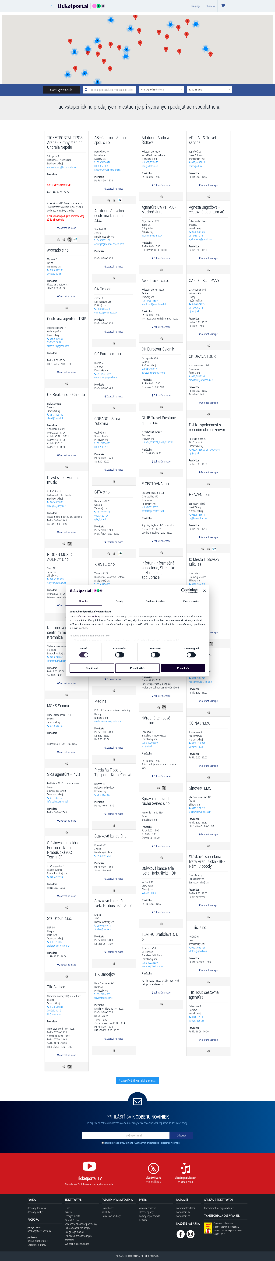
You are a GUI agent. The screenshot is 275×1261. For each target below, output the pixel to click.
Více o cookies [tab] (191, 601)
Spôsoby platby (35, 1212)
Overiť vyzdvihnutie (61, 90)
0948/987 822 (103, 373)
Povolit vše (183, 668)
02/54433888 (56, 502)
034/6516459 (56, 725)
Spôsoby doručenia (37, 1208)
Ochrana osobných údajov (77, 1228)
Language (196, 6)
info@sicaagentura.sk (57, 801)
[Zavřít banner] (204, 591)
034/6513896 (151, 300)
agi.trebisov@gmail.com (200, 239)
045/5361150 (103, 240)
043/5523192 (198, 376)
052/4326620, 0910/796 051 (205, 449)
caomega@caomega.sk (105, 312)
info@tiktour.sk (196, 1020)
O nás (67, 1208)
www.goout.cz (183, 1216)
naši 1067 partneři (86, 616)
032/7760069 (56, 942)
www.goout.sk (183, 1212)
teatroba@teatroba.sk (152, 966)
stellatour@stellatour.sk (58, 945)
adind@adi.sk (195, 166)
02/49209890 (151, 742)
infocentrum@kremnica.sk (60, 660)
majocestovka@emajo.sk (201, 681)
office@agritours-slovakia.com (109, 244)
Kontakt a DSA (72, 1220)
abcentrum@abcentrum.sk (107, 169)
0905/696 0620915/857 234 (197, 233)
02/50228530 (151, 962)
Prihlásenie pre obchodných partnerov (78, 1237)
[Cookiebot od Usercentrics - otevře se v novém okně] (183, 590)
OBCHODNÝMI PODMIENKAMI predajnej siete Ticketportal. (146, 1142)
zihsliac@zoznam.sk (104, 929)
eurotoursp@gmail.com (153, 372)
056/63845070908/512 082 (55, 340)
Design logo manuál (74, 1231)
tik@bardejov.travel (103, 997)
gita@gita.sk (100, 519)
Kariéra (68, 1212)
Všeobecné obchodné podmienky (81, 1224)
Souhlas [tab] (83, 601)
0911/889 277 (56, 797)
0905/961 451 (103, 856)
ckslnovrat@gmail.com (200, 811)
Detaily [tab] (119, 601)
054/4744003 (103, 994)
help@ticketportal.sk (38, 1240)
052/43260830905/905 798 (102, 445)
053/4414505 (103, 309)
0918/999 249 (198, 678)
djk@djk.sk (194, 311)
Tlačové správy (146, 1212)
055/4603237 (103, 794)
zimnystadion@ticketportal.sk (61, 167)
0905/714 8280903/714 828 (197, 744)
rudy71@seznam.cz (56, 582)
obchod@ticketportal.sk (39, 1231)
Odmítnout (92, 668)
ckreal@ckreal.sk (55, 418)
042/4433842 (198, 162)
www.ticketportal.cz (185, 1208)
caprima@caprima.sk (152, 235)
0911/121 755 (198, 808)
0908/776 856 (151, 162)
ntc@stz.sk (147, 746)
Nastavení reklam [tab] (155, 601)
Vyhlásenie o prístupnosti (77, 1243)
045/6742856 (56, 657)
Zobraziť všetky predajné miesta (137, 1080)
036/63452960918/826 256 (55, 271)
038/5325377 (151, 507)
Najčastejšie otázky (37, 1244)
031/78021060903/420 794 (102, 513)
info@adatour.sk (150, 166)
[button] (110, 69)
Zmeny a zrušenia (147, 1208)
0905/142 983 (56, 579)
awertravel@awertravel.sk (154, 304)
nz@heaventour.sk (198, 518)
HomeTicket (108, 1208)
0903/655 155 (198, 947)
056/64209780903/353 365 (102, 164)
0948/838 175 (151, 369)
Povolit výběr (137, 668)
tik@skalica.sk (54, 1014)
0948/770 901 (198, 1017)
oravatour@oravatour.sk (201, 380)
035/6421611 (198, 514)
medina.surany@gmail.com (107, 721)
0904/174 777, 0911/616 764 (158, 442)
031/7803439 (56, 414)
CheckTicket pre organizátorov (219, 1208)
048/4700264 (56, 877)
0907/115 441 (103, 925)
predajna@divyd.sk (56, 505)
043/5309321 (151, 893)
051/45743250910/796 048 (197, 305)
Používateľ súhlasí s (142, 1142)
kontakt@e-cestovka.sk (153, 511)
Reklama (143, 1220)
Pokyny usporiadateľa (149, 1216)
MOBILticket (107, 1212)
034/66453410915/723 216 (55, 1008)
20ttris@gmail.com (198, 951)
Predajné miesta (72, 1216)
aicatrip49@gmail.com (58, 345)
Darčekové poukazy (111, 1216)
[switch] (119, 654)
